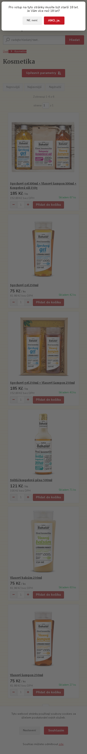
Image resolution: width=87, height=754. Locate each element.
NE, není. (32, 20)
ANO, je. (54, 20)
